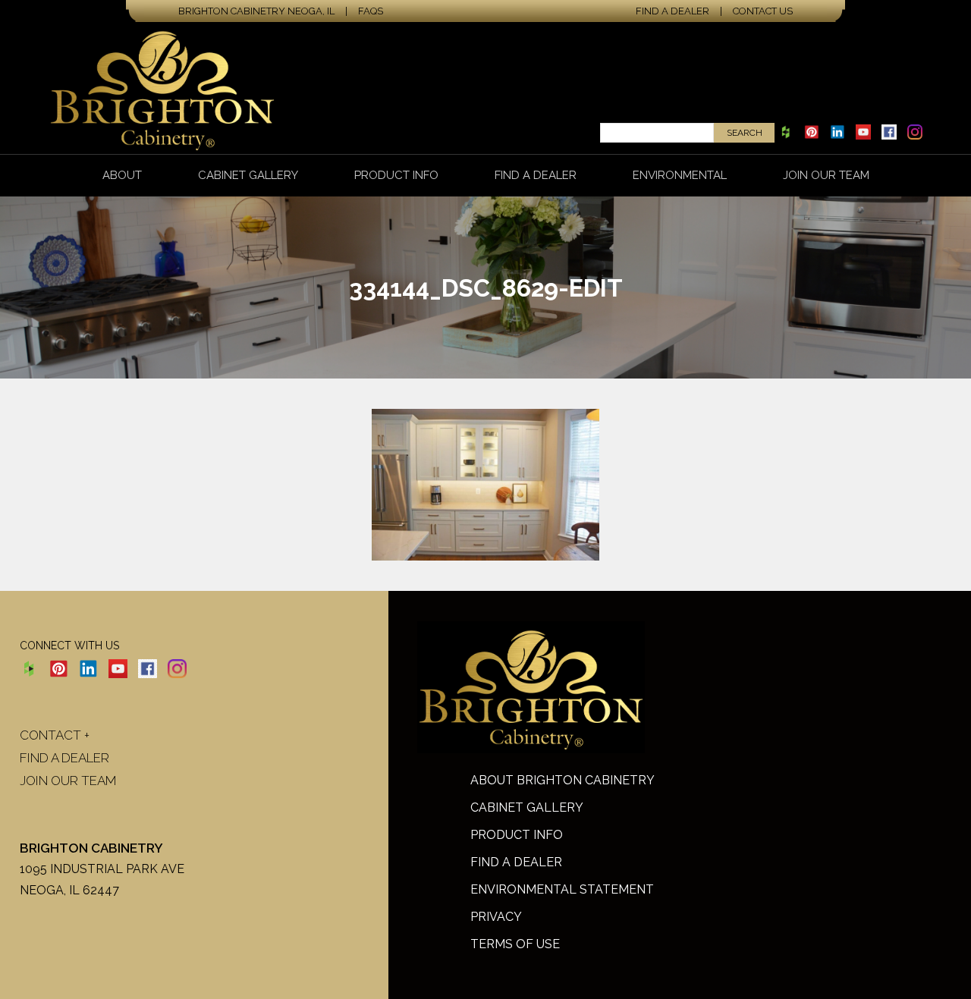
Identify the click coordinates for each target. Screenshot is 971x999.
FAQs (370, 11)
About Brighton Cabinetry (562, 780)
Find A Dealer (516, 862)
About (122, 175)
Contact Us (763, 11)
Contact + (55, 735)
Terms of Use (515, 944)
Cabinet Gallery (248, 175)
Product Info (396, 175)
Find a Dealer (672, 11)
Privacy (496, 916)
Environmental (680, 175)
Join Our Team (826, 175)
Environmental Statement (562, 889)
